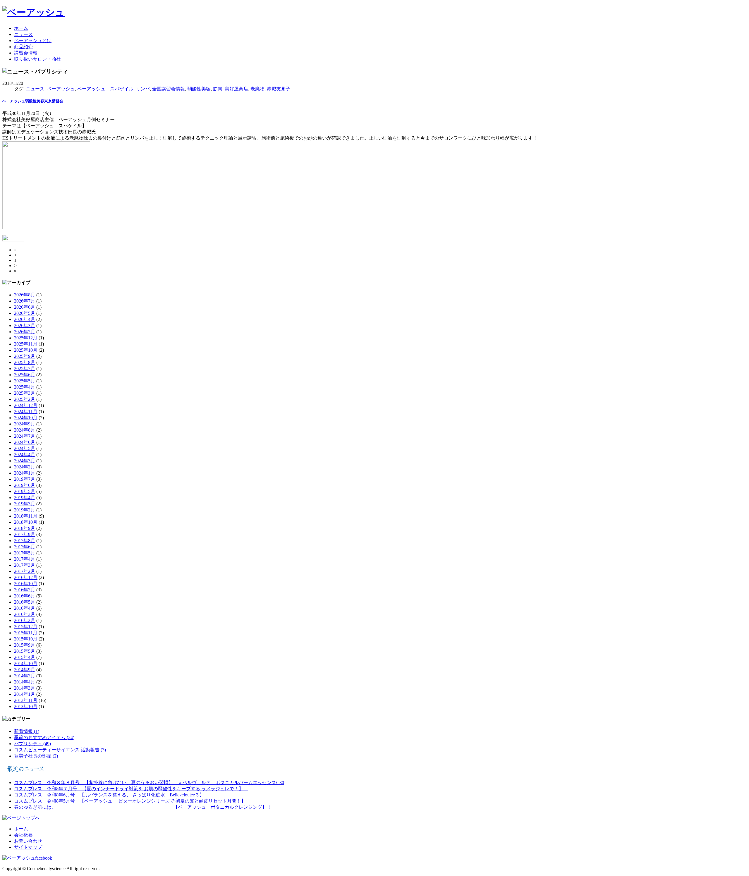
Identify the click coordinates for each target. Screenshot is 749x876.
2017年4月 (24, 558)
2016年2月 (24, 620)
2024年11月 (25, 411)
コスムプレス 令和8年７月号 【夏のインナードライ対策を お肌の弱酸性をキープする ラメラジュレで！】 (131, 788)
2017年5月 (24, 552)
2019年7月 (24, 479)
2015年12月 (25, 626)
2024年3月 (24, 460)
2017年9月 (24, 534)
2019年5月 (24, 491)
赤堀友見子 (278, 88)
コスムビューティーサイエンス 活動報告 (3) (60, 749)
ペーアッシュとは (32, 40)
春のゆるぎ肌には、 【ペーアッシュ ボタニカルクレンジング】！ (143, 807)
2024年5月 (24, 448)
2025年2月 (24, 399)
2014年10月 (25, 663)
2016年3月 (24, 614)
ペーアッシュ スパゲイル (105, 88)
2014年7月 (24, 675)
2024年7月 (24, 436)
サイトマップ (28, 847)
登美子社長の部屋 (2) (36, 755)
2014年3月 (24, 688)
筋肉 (217, 88)
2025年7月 (24, 368)
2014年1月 (24, 694)
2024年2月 (24, 466)
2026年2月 (24, 331)
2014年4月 (24, 681)
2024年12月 (25, 405)
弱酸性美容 (199, 88)
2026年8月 (24, 294)
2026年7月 (24, 300)
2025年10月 (25, 350)
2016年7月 (24, 589)
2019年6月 (24, 485)
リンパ (143, 88)
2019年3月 (24, 503)
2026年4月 (24, 319)
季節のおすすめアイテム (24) (44, 737)
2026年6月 (24, 307)
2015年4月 (24, 657)
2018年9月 (24, 528)
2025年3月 (24, 393)
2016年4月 (24, 608)
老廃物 (257, 88)
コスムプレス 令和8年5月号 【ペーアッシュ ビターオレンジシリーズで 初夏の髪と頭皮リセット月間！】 (132, 800)
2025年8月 (24, 362)
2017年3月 (24, 565)
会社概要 (23, 834)
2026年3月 (24, 325)
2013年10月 (25, 706)
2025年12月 (25, 337)
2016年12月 (25, 577)
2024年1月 (24, 472)
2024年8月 (24, 429)
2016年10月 (25, 583)
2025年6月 (24, 374)
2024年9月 (24, 423)
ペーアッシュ (61, 88)
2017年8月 (24, 540)
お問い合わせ (28, 841)
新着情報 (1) (26, 731)
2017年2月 (24, 571)
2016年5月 (24, 602)
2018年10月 (25, 522)
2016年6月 (24, 595)
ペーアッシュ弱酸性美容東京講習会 (32, 101)
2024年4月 (24, 454)
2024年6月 (24, 442)
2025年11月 (25, 343)
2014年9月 (24, 669)
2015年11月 (25, 632)
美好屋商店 (236, 88)
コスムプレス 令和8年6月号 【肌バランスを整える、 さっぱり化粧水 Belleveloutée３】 (111, 794)
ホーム (21, 28)
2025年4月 (24, 386)
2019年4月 (24, 497)
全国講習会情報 (168, 88)
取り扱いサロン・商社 (37, 58)
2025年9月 (24, 356)
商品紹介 (23, 46)
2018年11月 (25, 515)
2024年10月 (25, 417)
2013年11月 (25, 700)
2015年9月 (24, 645)
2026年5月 (24, 313)
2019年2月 (24, 509)
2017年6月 (24, 546)
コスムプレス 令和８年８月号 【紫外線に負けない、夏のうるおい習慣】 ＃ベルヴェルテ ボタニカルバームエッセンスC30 (149, 782)
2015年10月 (25, 638)
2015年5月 (24, 651)
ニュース (23, 34)
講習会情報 (25, 52)
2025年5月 (24, 380)
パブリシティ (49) (32, 743)
